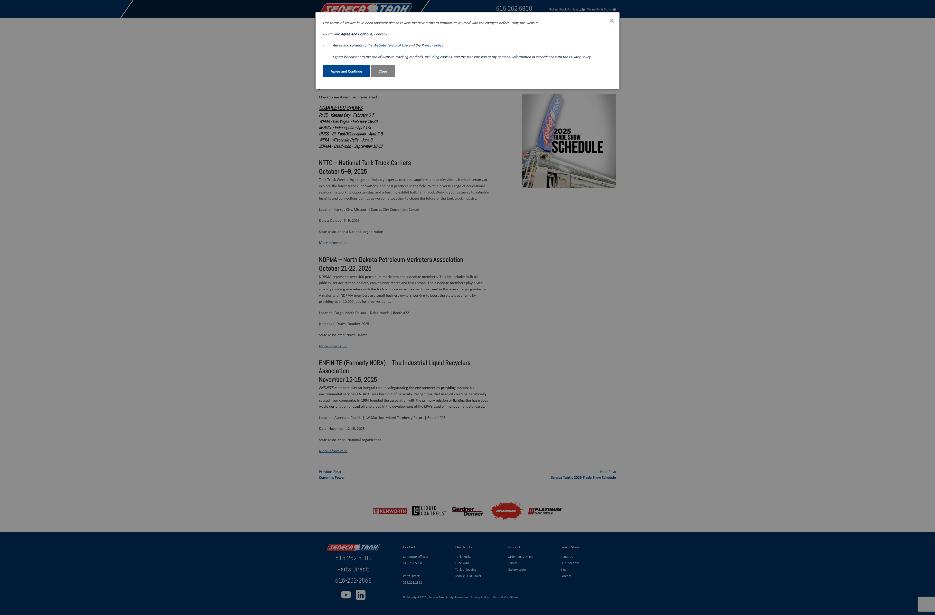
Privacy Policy (432, 45)
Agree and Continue (346, 71)
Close (383, 71)
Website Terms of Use (390, 45)
